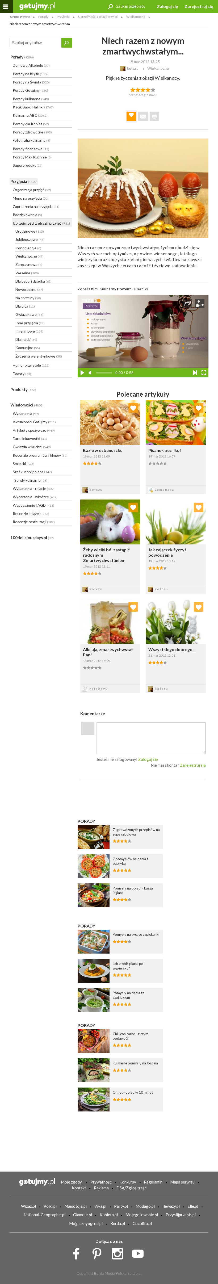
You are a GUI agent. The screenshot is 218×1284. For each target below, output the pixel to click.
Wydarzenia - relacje (33, 488)
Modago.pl (145, 1206)
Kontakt (79, 1187)
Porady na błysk (30, 74)
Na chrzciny (28, 298)
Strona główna (20, 17)
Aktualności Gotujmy (34, 421)
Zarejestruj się (199, 6)
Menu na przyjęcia (31, 198)
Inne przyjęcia (30, 323)
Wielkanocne (29, 256)
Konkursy (127, 1182)
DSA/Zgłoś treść (131, 1187)
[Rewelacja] (153, 89)
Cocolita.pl (142, 1223)
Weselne (27, 273)
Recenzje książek (31, 513)
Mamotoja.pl (75, 1206)
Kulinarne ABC (30, 115)
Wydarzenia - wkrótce (35, 496)
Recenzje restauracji (34, 521)
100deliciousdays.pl (32, 537)
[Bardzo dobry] (148, 89)
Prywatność (101, 1182)
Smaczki (23, 463)
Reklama (101, 1187)
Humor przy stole (31, 365)
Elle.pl (192, 1206)
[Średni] (137, 89)
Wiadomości (27, 404)
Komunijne (27, 347)
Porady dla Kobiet (31, 123)
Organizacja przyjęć (32, 189)
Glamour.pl (82, 1214)
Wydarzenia (26, 413)
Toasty (22, 373)
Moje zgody (71, 1182)
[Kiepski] (132, 89)
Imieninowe (29, 331)
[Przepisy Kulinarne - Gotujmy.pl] (37, 6)
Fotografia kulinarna (31, 140)
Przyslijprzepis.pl (181, 1214)
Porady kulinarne (31, 98)
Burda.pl (117, 1223)
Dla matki (26, 339)
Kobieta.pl (109, 1214)
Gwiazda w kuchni (32, 446)
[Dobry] (142, 89)
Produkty (23, 389)
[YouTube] (139, 1252)
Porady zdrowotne (32, 132)
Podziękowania (27, 214)
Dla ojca (25, 306)
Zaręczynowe (28, 264)
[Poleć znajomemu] (143, 116)
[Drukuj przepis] (154, 116)
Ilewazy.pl (171, 1206)
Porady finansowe (31, 148)
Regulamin (153, 1182)
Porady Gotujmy (30, 90)
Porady (22, 56)
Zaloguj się (167, 6)
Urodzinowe (29, 231)
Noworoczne (29, 289)
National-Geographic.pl (44, 1214)
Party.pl (121, 1206)
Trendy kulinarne (30, 480)
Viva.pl (100, 1206)
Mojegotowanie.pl (141, 1214)
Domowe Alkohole (31, 65)
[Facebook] (78, 1252)
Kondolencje (28, 248)
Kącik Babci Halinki (33, 107)
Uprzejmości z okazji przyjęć (41, 223)
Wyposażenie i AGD (33, 505)
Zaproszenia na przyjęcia (36, 206)
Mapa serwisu (182, 1182)
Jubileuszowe (29, 239)
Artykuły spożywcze (34, 430)
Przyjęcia (23, 181)
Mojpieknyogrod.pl (86, 1223)
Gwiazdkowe (29, 314)
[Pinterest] (98, 1252)
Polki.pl (50, 1206)
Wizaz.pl (28, 1206)
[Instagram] (119, 1252)
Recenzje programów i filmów (40, 455)
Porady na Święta (31, 82)
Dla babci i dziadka (33, 281)
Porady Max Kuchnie (32, 157)
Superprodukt (28, 165)
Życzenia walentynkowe (38, 356)
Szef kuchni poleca (32, 471)
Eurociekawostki (30, 438)
